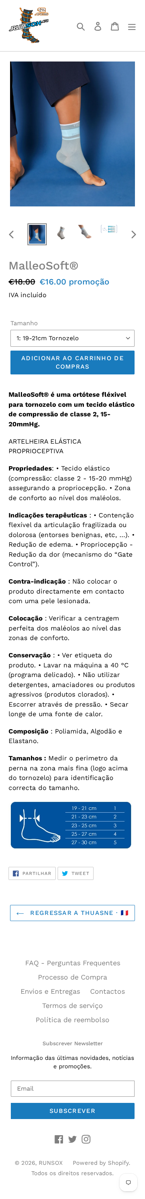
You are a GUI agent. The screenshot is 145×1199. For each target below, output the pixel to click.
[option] (37, 234)
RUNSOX (51, 1162)
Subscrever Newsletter (73, 1043)
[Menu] (131, 26)
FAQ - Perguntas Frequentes (72, 963)
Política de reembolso (72, 1020)
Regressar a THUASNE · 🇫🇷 (78, 912)
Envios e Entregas (50, 991)
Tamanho (24, 323)
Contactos (107, 991)
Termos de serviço (72, 1005)
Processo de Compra (72, 977)
